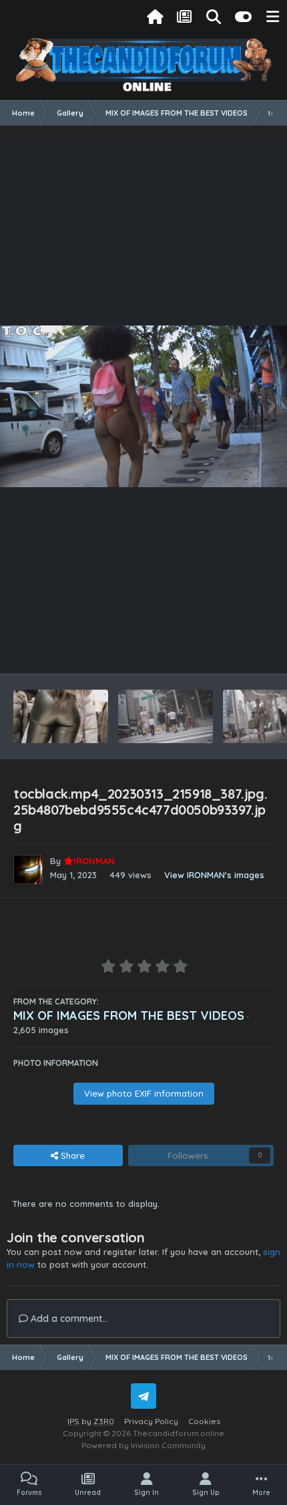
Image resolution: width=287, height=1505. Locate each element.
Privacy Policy (151, 1421)
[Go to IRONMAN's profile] (28, 869)
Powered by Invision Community (143, 1445)
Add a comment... (68, 1319)
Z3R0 (103, 1421)
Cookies (204, 1421)
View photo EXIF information (144, 1093)
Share (71, 1155)
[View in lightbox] (143, 406)
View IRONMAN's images (214, 874)
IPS (73, 1421)
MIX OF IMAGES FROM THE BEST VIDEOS (128, 1015)
